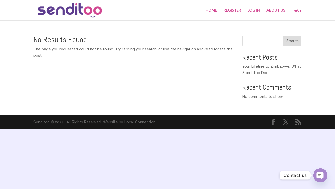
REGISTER (232, 10)
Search (292, 41)
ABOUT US (275, 10)
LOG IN (254, 10)
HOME (211, 10)
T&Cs (297, 10)
